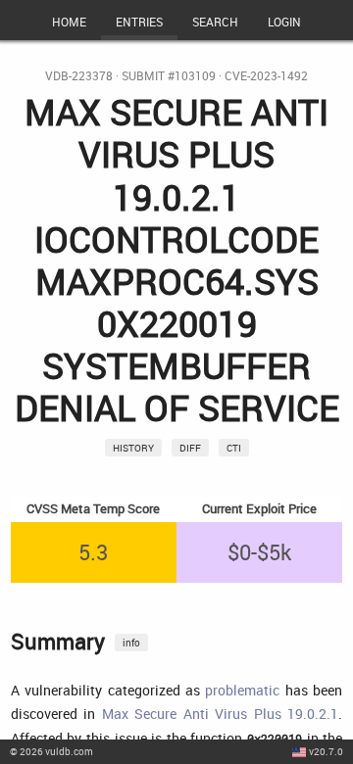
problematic (242, 690)
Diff (190, 447)
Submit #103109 (169, 76)
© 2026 (51, 751)
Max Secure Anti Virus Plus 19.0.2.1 (220, 713)
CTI (234, 447)
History (133, 447)
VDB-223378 (79, 76)
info (131, 642)
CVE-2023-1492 (266, 76)
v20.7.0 (326, 751)
